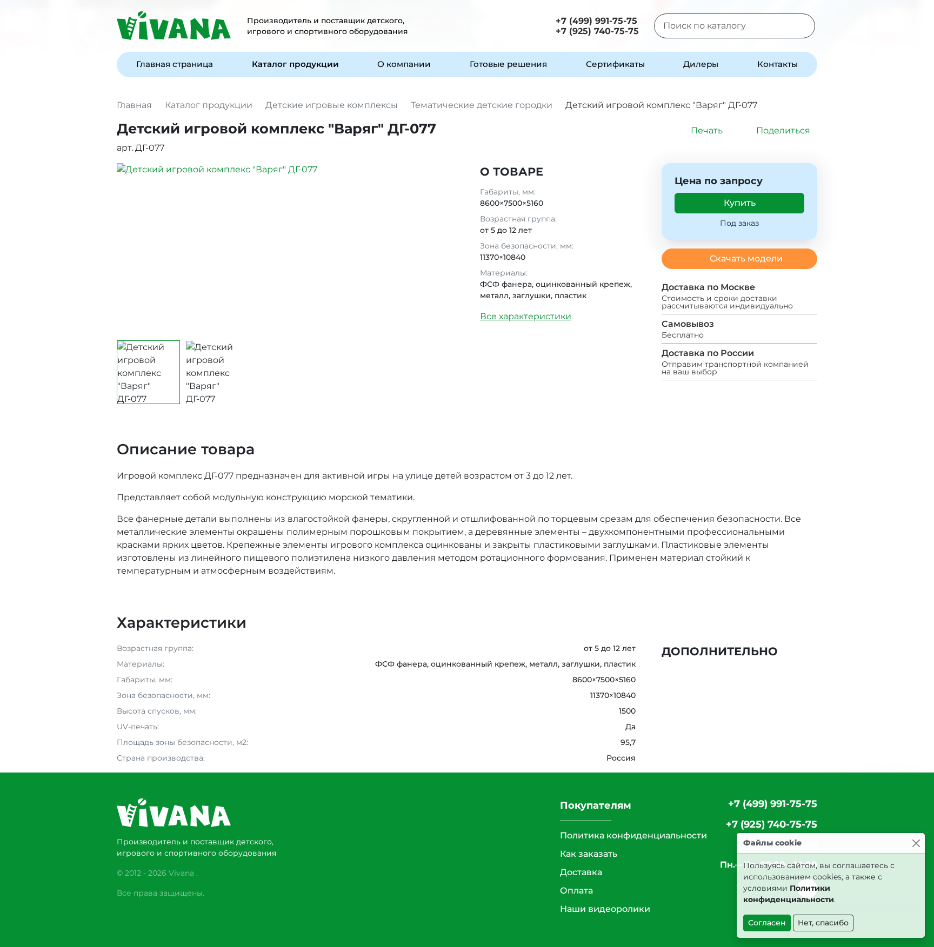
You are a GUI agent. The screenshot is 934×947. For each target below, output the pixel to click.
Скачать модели (746, 258)
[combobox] (721, 26)
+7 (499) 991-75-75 (596, 21)
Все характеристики (525, 316)
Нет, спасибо (823, 923)
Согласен (767, 923)
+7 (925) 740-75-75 (597, 31)
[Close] (916, 843)
